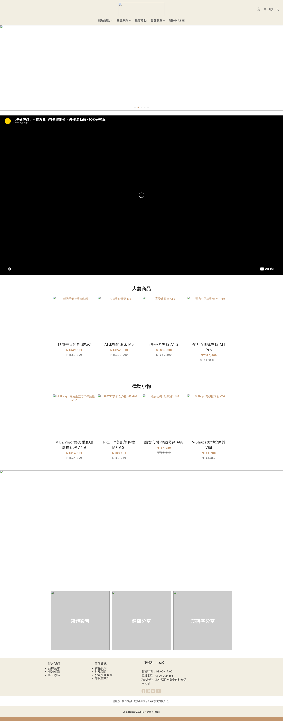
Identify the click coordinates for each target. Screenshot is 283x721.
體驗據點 (104, 20)
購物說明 (101, 668)
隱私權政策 (102, 678)
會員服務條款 (104, 675)
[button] (141, 195)
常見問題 (101, 672)
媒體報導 (54, 672)
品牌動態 (156, 20)
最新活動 (141, 20)
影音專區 (54, 675)
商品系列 (122, 20)
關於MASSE (177, 20)
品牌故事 (54, 668)
